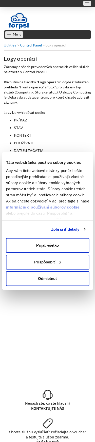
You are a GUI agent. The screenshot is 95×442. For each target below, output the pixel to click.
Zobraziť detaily (65, 229)
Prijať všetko (47, 245)
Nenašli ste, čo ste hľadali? (47, 406)
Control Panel (31, 45)
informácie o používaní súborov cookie (42, 207)
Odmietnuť (47, 278)
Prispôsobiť (44, 262)
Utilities (10, 45)
